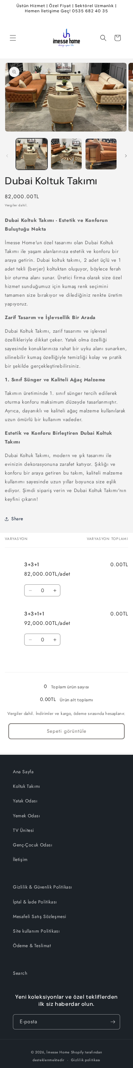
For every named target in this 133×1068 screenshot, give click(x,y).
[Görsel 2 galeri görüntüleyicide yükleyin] (66, 154)
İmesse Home (58, 1052)
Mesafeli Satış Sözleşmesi (39, 916)
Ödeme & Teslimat (32, 945)
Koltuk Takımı (26, 786)
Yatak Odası (25, 801)
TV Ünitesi (23, 830)
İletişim (20, 859)
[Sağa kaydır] (126, 156)
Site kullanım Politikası (36, 931)
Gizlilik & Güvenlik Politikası (42, 887)
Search (20, 973)
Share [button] (17, 518)
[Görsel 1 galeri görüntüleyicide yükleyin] (31, 154)
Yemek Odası (26, 815)
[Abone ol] (113, 1021)
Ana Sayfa (23, 771)
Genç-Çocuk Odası (33, 845)
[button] (13, 38)
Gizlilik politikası (85, 1059)
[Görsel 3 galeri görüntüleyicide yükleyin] (101, 154)
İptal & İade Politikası (35, 902)
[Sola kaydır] (7, 156)
